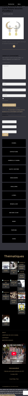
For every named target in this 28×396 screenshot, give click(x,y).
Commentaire (6, 62)
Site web (4, 93)
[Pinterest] (17, 384)
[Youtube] (12, 384)
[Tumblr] (15, 384)
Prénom (4, 118)
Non (1, 395)
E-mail (4, 87)
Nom (3, 81)
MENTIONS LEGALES (7, 340)
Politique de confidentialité (8, 395)
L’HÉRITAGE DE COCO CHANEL (10, 335)
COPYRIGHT (5, 337)
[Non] (15, 395)
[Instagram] (19, 384)
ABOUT (4, 332)
